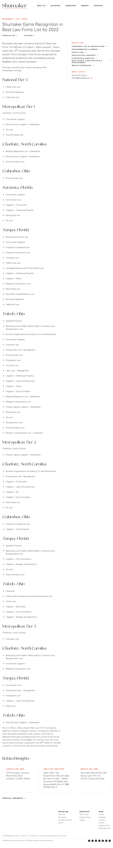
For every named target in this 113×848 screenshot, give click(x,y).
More (101, 812)
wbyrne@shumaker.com (80, 78)
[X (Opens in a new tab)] (92, 841)
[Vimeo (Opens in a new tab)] (106, 841)
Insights (85, 6)
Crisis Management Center (10, 836)
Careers (101, 823)
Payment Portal (104, 825)
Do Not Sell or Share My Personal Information (53, 836)
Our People (55, 6)
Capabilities (71, 6)
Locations (98, 6)
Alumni (60, 823)
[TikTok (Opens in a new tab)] (109, 841)
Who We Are (63, 812)
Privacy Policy (24, 836)
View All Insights (12, 798)
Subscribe (102, 817)
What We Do (84, 812)
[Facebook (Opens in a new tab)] (96, 841)
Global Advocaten (105, 828)
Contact (101, 814)
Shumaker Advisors (65, 820)
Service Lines (84, 814)
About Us (41, 6)
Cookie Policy (34, 836)
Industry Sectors (85, 817)
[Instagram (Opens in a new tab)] (99, 841)
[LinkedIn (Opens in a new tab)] (89, 841)
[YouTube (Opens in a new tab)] (103, 841)
